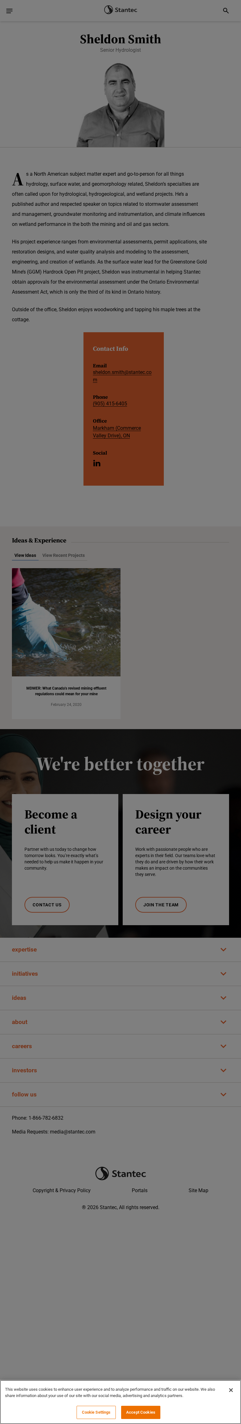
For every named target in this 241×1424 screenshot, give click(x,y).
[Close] (231, 1390)
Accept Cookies (140, 1412)
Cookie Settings (96, 1412)
